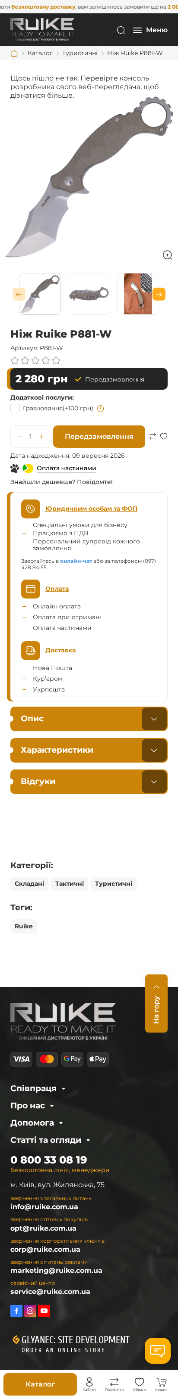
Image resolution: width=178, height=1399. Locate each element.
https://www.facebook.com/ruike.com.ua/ (16, 1311)
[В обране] (164, 446)
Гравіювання (58, 408)
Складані (29, 883)
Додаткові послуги (41, 397)
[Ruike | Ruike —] (42, 29)
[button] (19, 294)
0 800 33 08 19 (48, 1160)
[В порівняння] (152, 446)
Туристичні (113, 883)
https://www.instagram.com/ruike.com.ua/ (30, 1311)
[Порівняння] (114, 1382)
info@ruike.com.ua (44, 1207)
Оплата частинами (66, 468)
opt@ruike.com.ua (43, 1228)
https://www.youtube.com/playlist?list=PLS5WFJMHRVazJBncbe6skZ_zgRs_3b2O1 (44, 1311)
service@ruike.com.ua (50, 1291)
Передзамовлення (99, 436)
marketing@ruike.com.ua (56, 1270)
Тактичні (69, 883)
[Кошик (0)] (161, 1382)
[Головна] (14, 53)
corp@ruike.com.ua (45, 1249)
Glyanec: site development (76, 1340)
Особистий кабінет (89, 1382)
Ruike (24, 926)
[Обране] (139, 1382)
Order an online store (63, 1350)
